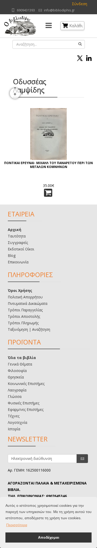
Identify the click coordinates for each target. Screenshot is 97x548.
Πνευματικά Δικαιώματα (27, 303)
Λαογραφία (17, 390)
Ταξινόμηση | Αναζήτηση (29, 329)
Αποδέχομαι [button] (48, 537)
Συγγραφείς (18, 242)
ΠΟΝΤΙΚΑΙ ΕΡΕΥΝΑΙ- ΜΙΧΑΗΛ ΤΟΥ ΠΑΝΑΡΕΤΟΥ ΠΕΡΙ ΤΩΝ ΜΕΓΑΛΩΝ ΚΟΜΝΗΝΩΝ (48, 165)
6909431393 (26, 10)
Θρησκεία (16, 377)
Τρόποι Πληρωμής (23, 322)
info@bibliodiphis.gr (59, 10)
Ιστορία (14, 428)
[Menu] (48, 26)
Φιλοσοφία (17, 370)
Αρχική (14, 229)
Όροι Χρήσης (20, 290)
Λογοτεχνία (17, 422)
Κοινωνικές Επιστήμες (26, 383)
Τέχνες (13, 415)
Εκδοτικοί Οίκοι (21, 249)
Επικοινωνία (18, 261)
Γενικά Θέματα (20, 364)
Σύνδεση (79, 3)
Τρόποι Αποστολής (24, 316)
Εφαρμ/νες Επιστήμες (25, 409)
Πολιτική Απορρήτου (25, 296)
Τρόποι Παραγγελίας (25, 309)
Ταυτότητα (17, 236)
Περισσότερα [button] (16, 525)
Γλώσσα (14, 396)
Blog (12, 255)
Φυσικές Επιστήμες (23, 403)
